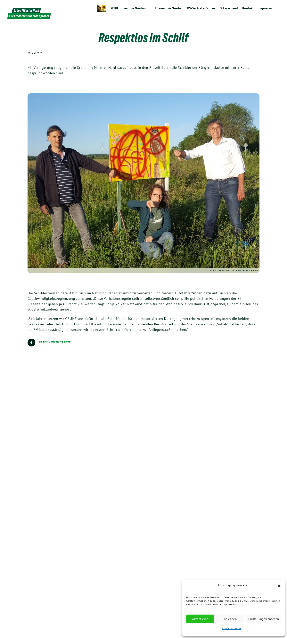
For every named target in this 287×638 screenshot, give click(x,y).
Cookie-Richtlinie (231, 628)
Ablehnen (230, 619)
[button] (279, 585)
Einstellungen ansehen (263, 619)
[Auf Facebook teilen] (31, 342)
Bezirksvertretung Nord (55, 341)
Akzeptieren (200, 619)
